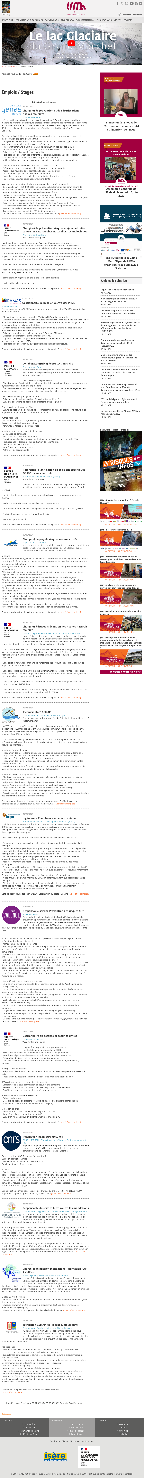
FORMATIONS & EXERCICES (29, 20)
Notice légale (73, 1474)
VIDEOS (117, 20)
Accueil (4, 66)
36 (50, 1403)
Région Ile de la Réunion (34, 542)
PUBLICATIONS (104, 20)
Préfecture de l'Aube (32, 367)
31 (36, 1403)
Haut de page (6, 1414)
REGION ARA (67, 20)
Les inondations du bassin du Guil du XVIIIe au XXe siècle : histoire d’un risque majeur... (119, 372)
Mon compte (76, 1424)
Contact (128, 1474)
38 (55, 1403)
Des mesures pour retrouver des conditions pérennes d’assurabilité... (119, 312)
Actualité (13, 66)
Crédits (118, 1474)
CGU (84, 1474)
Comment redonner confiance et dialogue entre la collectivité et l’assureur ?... (117, 343)
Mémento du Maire (29, 1430)
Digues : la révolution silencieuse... (118, 289)
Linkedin (124, 1434)
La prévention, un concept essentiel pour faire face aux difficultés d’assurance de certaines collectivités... (120, 387)
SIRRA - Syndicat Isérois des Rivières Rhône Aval (45, 1275)
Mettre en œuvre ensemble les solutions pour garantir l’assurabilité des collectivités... (119, 357)
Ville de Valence (30, 914)
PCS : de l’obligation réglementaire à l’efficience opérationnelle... (119, 400)
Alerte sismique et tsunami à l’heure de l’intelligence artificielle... (119, 300)
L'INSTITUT (7, 20)
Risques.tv (29, 1427)
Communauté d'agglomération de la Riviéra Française (48, 1328)
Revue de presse (76, 1430)
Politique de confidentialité (100, 1474)
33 (41, 1403)
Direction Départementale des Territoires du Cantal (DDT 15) (51, 633)
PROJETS (128, 20)
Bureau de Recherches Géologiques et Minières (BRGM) (49, 821)
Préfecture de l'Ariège (32, 1039)
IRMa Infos (29, 1424)
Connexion (126, 14)
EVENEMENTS (51, 20)
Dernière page (75, 1403)
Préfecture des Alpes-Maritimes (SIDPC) (41, 476)
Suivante (64, 1403)
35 (47, 1403)
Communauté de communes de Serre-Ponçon (44, 715)
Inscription (137, 14)
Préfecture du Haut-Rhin (34, 235)
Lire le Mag (6, 14)
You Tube (123, 1430)
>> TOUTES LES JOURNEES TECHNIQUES (124, 672)
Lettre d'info (77, 1427)
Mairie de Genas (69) (32, 117)
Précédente (26, 1403)
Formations (76, 1434)
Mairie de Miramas (11, 306)
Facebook (123, 1424)
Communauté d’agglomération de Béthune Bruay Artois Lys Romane (55, 1211)
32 (39, 1403)
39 (58, 1403)
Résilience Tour (29, 1434)
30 (33, 1403)
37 (53, 1403)
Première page (13, 1403)
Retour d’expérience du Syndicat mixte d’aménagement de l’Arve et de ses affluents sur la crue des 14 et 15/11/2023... (120, 326)
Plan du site (59, 1474)
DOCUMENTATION (85, 20)
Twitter (123, 1427)
